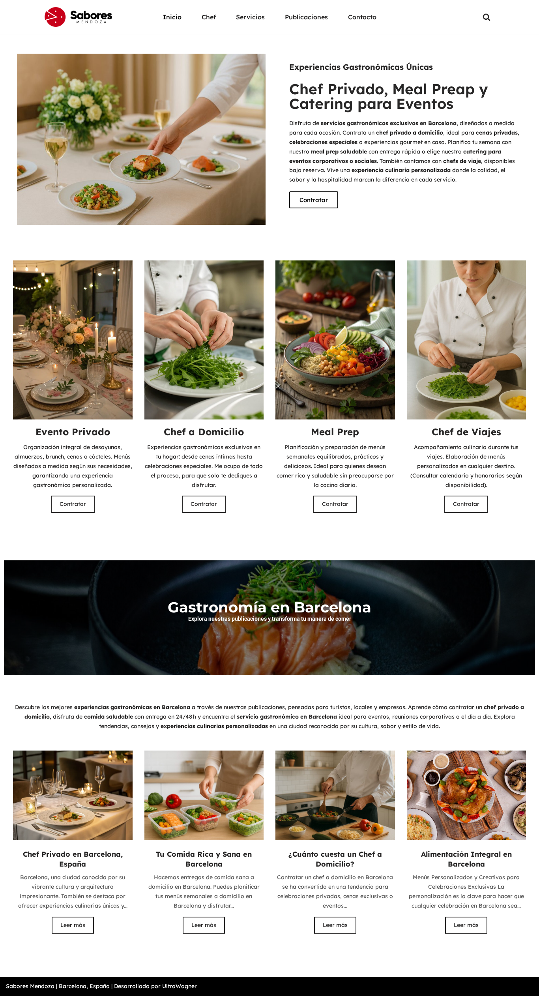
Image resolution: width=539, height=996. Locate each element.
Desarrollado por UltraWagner (155, 986)
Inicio (172, 17)
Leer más (72, 925)
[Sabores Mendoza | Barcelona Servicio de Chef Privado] (78, 17)
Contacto (362, 17)
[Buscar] (486, 17)
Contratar (73, 503)
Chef (209, 17)
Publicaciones (306, 17)
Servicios (250, 17)
